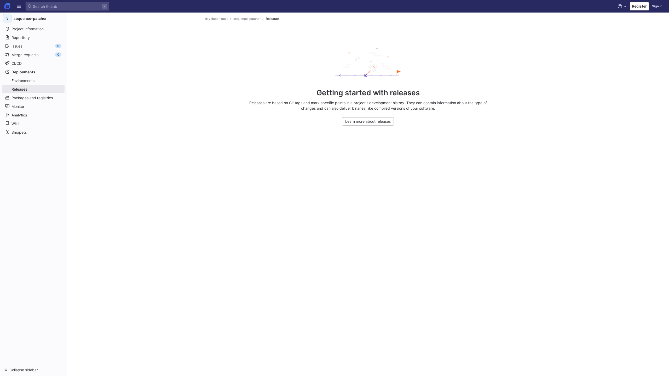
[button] (19, 6)
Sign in (657, 6)
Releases (273, 19)
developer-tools (216, 19)
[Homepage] (7, 6)
